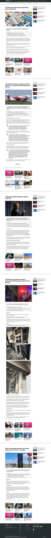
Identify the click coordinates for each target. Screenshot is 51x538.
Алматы (9, 419)
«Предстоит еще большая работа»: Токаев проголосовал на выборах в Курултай (18, 226)
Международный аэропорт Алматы (19, 167)
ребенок (15, 419)
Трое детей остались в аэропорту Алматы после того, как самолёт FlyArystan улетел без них (41, 8)
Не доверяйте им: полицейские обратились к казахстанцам (15, 475)
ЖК (17, 419)
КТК (13, 315)
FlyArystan (12, 167)
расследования (27, 234)
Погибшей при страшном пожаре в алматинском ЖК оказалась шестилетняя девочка (41, 17)
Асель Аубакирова (9, 284)
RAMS (19, 419)
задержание (10, 250)
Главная (6, 82)
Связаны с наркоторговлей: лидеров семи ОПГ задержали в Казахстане (17, 223)
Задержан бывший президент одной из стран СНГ (41, 12)
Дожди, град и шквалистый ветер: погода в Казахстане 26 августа (16, 35)
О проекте (27, 526)
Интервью (20, 532)
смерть (12, 419)
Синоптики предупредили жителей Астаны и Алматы (14, 307)
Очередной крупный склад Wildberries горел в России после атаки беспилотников (18, 474)
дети (9, 167)
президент (7, 250)
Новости (20, 526)
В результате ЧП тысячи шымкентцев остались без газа (15, 310)
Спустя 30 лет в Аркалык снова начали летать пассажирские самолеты (17, 113)
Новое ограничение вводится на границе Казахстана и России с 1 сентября (41, 21)
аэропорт (7, 167)
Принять (44, 536)
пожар (6, 419)
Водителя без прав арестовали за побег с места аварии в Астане (16, 34)
